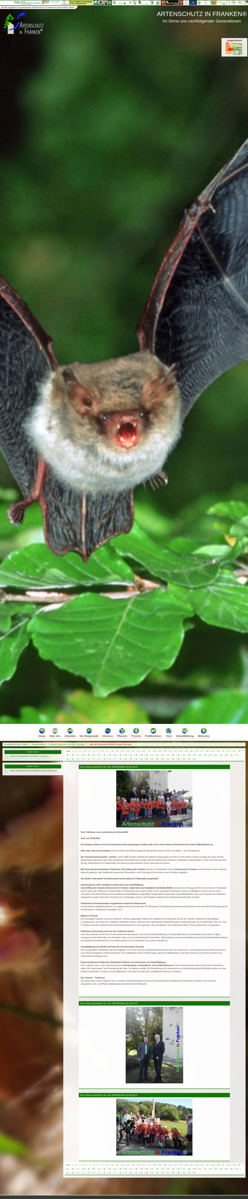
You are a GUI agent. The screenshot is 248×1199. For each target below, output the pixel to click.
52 (157, 755)
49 (142, 755)
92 (195, 759)
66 (232, 755)
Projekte (136, 736)
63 (216, 755)
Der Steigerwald (89, 736)
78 (120, 759)
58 (189, 755)
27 (202, 751)
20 (165, 751)
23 (181, 751)
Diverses (107, 736)
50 (147, 755)
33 (234, 751)
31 (223, 751)
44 (115, 755)
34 (239, 751)
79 (126, 759)
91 (189, 759)
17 (149, 751)
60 (200, 755)
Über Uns (55, 736)
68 (67, 759)
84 (152, 759)
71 (83, 759)
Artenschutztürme (39, 744)
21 (170, 751)
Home (41, 736)
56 (179, 755)
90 (184, 759)
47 (131, 755)
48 (136, 755)
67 (237, 755)
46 (126, 755)
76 (110, 759)
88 (173, 759)
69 (73, 759)
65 (226, 755)
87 (168, 759)
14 (133, 751)
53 (163, 755)
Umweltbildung (185, 736)
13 (128, 751)
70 (78, 759)
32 (229, 751)
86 (163, 759)
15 (139, 751)
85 (157, 759)
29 (213, 751)
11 (117, 751)
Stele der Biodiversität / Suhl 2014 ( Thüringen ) (67, 744)
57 (184, 755)
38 (83, 755)
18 (154, 751)
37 (78, 755)
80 (131, 759)
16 (144, 751)
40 (94, 755)
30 (218, 751)
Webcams (204, 736)
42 (105, 755)
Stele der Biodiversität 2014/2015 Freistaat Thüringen (110, 744)
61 (205, 755)
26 (197, 751)
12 (123, 751)
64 (221, 755)
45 (120, 755)
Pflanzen (122, 736)
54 (168, 755)
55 (173, 755)
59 (195, 755)
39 (89, 755)
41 (99, 755)
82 (142, 759)
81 (136, 759)
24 (186, 751)
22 (176, 751)
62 (210, 755)
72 (89, 759)
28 (207, 751)
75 (105, 759)
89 (179, 759)
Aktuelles (70, 736)
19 (160, 751)
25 (191, 751)
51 (152, 755)
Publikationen (153, 736)
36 (73, 755)
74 (99, 759)
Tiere (169, 736)
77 (115, 759)
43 (110, 755)
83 (147, 759)
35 (67, 755)
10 (112, 751)
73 (94, 759)
